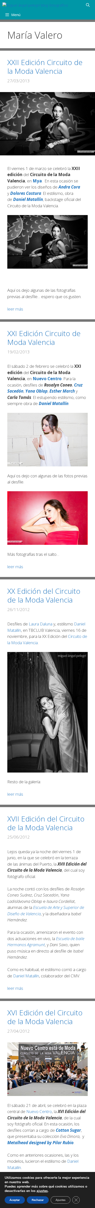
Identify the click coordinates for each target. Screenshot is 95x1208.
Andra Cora (69, 187)
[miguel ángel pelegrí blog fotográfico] (35, 5)
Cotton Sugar (68, 1130)
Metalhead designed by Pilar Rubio (40, 1142)
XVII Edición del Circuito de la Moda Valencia (46, 823)
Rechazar (38, 1200)
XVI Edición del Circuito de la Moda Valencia (45, 1017)
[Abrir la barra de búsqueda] (88, 5)
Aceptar (15, 1200)
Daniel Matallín (28, 199)
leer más (15, 309)
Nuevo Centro (39, 1111)
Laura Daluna (40, 624)
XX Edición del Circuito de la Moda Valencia (43, 595)
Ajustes (61, 1200)
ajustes (42, 1191)
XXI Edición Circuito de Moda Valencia (44, 337)
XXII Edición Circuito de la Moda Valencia (45, 66)
